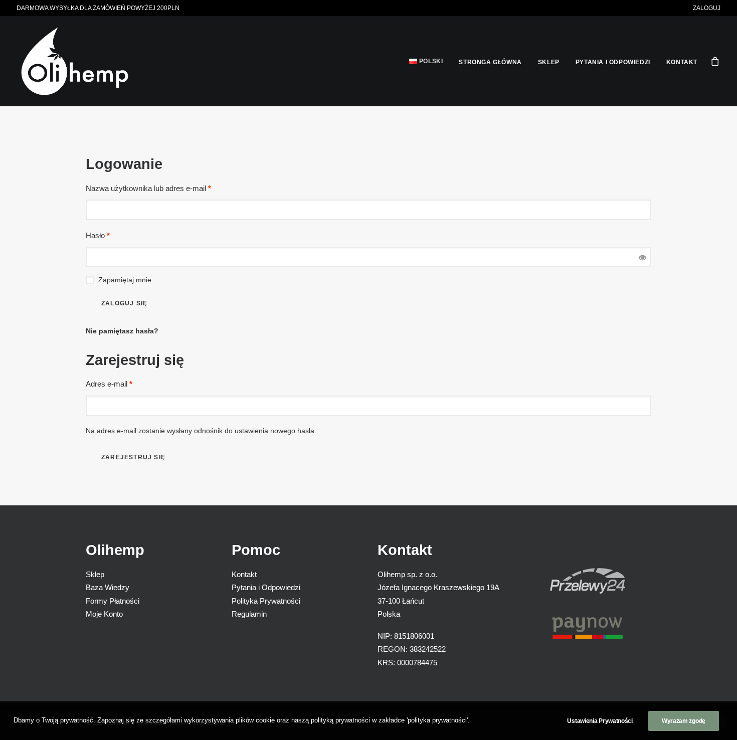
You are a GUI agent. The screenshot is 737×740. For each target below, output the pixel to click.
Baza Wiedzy (107, 588)
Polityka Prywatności (266, 601)
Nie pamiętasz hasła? (122, 331)
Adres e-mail (109, 384)
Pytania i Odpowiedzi (266, 588)
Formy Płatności (112, 601)
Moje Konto (104, 614)
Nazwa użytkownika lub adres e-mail (148, 188)
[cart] (715, 61)
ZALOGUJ (706, 8)
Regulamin (249, 614)
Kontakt (681, 62)
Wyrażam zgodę (683, 720)
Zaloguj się (124, 303)
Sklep (549, 62)
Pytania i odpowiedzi (613, 62)
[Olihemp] (75, 61)
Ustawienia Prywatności (599, 720)
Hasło (98, 235)
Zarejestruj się (133, 457)
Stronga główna (490, 62)
